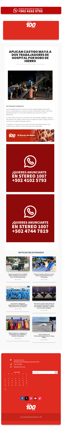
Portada (30, 64)
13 (15, 380)
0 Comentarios (41, 64)
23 (26, 382)
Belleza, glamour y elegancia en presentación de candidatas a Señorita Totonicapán (18, 334)
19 (12, 382)
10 (5, 380)
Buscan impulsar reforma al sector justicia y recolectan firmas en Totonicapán (44, 275)
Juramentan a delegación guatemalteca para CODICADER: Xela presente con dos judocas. (17, 305)
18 (8, 382)
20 (15, 382)
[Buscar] (56, 372)
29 (23, 385)
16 (26, 380)
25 (8, 385)
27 (15, 385)
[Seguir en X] (27, 398)
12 (12, 380)
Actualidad (25, 64)
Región (34, 64)
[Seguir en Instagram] (31, 398)
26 (12, 385)
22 (23, 382)
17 (5, 382)
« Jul (5, 389)
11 (8, 380)
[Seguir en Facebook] (22, 398)
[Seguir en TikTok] (40, 398)
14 (19, 380)
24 (5, 385)
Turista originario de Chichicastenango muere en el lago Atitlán (44, 336)
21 (19, 382)
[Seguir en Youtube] (35, 398)
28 (19, 385)
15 (23, 380)
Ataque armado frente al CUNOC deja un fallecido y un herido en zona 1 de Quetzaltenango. (17, 275)
